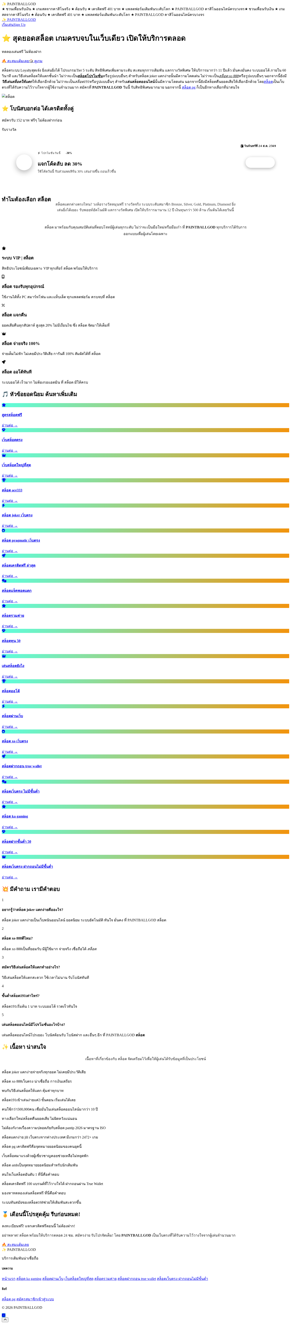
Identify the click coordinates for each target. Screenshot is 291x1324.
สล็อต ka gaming (28, 1279)
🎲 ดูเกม (36, 61)
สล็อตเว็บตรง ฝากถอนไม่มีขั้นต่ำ (182, 1279)
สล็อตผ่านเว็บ (52, 1279)
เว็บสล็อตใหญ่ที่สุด (78, 1279)
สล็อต (268, 82)
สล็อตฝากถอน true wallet (137, 1279)
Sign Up (19, 25)
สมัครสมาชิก (26, 1299)
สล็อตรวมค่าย (105, 1279)
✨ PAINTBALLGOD (19, 20)
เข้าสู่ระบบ (45, 1299)
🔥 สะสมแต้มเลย (15, 61)
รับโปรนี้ (262, 162)
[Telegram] (3, 1315)
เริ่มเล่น (7, 25)
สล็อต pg (189, 87)
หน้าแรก (8, 1279)
